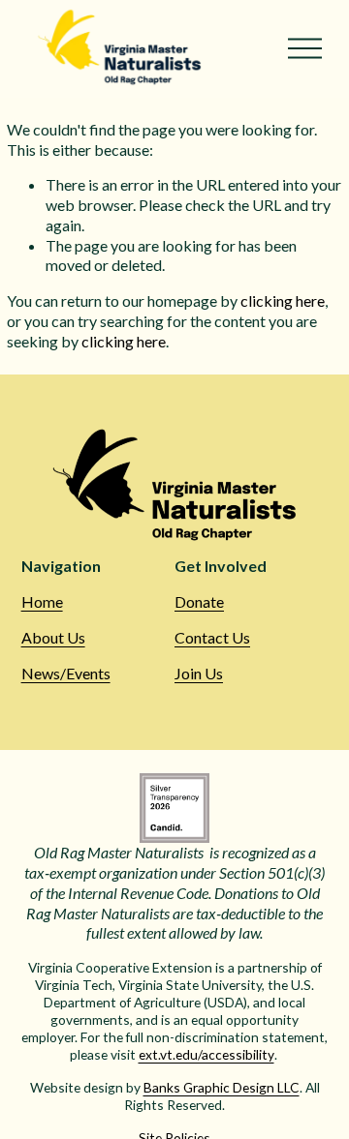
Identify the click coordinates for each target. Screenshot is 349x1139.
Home (42, 601)
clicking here (282, 300)
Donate (199, 601)
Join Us (198, 673)
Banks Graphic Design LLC (221, 1087)
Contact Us (212, 637)
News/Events (66, 673)
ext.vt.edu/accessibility (206, 1054)
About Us (53, 637)
